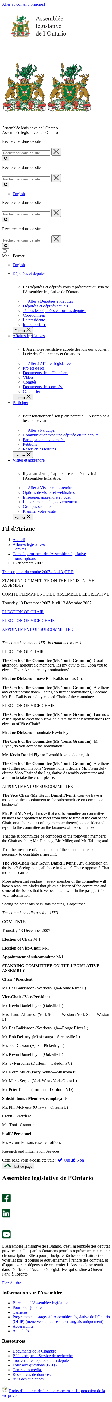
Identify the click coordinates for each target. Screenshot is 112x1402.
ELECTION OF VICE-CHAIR (28, 620)
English (19, 194)
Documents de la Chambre (34, 1351)
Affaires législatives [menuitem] (29, 336)
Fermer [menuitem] (20, 331)
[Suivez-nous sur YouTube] (6, 1237)
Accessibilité (23, 1326)
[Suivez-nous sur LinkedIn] (6, 1216)
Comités (19, 549)
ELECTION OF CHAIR (23, 612)
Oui (67, 1160)
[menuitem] (49, 301)
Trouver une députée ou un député (41, 1360)
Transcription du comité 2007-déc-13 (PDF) (38, 572)
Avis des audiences (28, 1379)
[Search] (5, 158)
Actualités (21, 1331)
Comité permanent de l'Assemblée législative (49, 553)
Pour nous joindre (27, 1307)
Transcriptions (24, 558)
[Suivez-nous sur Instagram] (5, 1191)
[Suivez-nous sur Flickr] (5, 1228)
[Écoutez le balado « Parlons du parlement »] (4, 1223)
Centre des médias (27, 1370)
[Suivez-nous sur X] (5, 1207)
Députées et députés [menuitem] (29, 273)
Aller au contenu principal (23, 4)
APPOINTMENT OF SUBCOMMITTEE (37, 629)
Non (80, 1160)
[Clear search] (56, 152)
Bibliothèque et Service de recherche (43, 1356)
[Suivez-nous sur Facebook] (6, 1201)
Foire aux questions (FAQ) (35, 1365)
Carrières (20, 1312)
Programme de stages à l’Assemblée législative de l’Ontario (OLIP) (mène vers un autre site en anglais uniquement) (61, 1319)
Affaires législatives (29, 544)
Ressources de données (32, 1374)
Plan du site (11, 1283)
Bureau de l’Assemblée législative (40, 1303)
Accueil (19, 539)
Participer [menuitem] (20, 402)
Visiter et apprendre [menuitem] (29, 460)
